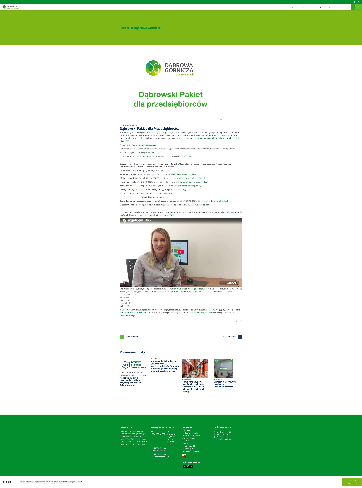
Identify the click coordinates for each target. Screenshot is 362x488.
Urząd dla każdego (189, 438)
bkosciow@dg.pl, (201, 182)
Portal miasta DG (188, 446)
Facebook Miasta (188, 448)
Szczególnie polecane (139, 375)
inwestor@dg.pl (189, 174)
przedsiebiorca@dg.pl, (195, 178)
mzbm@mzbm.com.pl (147, 145)
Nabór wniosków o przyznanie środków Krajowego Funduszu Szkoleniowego (130, 381)
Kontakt (185, 441)
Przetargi (185, 443)
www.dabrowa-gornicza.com (197, 205)
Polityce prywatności (77, 482)
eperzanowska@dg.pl (191, 186)
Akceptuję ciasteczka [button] (352, 482)
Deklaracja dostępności (191, 435)
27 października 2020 (128, 125)
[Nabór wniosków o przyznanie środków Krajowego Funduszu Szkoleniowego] (134, 365)
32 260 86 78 (186, 156)
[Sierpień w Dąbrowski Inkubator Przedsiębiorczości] (228, 368)
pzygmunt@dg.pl (147, 193)
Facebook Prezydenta (190, 451)
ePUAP (178, 164)
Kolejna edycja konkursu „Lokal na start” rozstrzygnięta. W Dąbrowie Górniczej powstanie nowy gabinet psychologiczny (165, 366)
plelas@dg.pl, (180, 178)
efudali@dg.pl (146, 197)
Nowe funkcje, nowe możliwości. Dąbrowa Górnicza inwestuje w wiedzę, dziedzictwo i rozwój (193, 387)
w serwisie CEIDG (167, 215)
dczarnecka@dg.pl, (185, 182)
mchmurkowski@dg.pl (165, 193)
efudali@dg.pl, (175, 174)
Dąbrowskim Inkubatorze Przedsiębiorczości (184, 289)
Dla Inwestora (134, 372)
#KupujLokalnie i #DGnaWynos (133, 313)
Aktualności (124, 372)
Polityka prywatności (190, 433)
